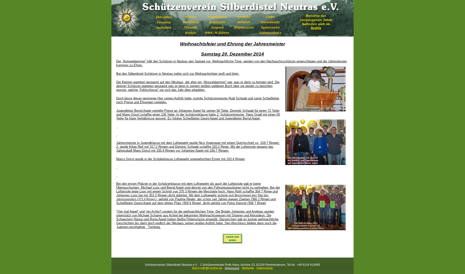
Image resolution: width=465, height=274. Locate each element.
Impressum (232, 268)
